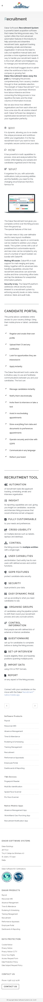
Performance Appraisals (14, 758)
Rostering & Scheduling (14, 742)
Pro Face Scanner (11, 797)
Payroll (7, 721)
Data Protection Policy (10, 962)
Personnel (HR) (10, 726)
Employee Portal (11, 763)
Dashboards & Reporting (14, 768)
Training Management (13, 747)
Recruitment (9, 752)
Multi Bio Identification (13, 787)
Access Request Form (10, 958)
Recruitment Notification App (16, 821)
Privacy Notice (7, 948)
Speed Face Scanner (12, 792)
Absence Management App (15, 810)
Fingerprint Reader (11, 781)
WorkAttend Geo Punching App (17, 816)
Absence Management (13, 731)
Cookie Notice (7, 945)
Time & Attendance (12, 737)
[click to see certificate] (18, 881)
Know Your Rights (8, 955)
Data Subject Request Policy (12, 965)
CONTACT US (10, 986)
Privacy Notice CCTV (9, 952)
